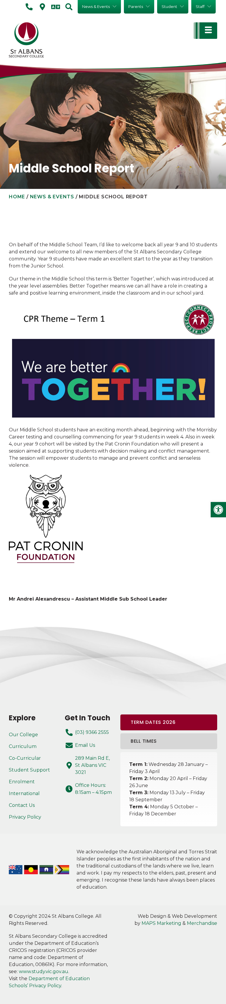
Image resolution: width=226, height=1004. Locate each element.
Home (17, 197)
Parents (135, 6)
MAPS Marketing (161, 923)
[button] (218, 509)
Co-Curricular (25, 758)
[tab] (168, 722)
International (24, 793)
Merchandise (202, 923)
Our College (23, 734)
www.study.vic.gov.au (43, 971)
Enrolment (22, 781)
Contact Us (22, 805)
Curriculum (22, 746)
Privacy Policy (25, 817)
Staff (200, 6)
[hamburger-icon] (205, 30)
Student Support (29, 770)
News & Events (96, 6)
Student (169, 6)
